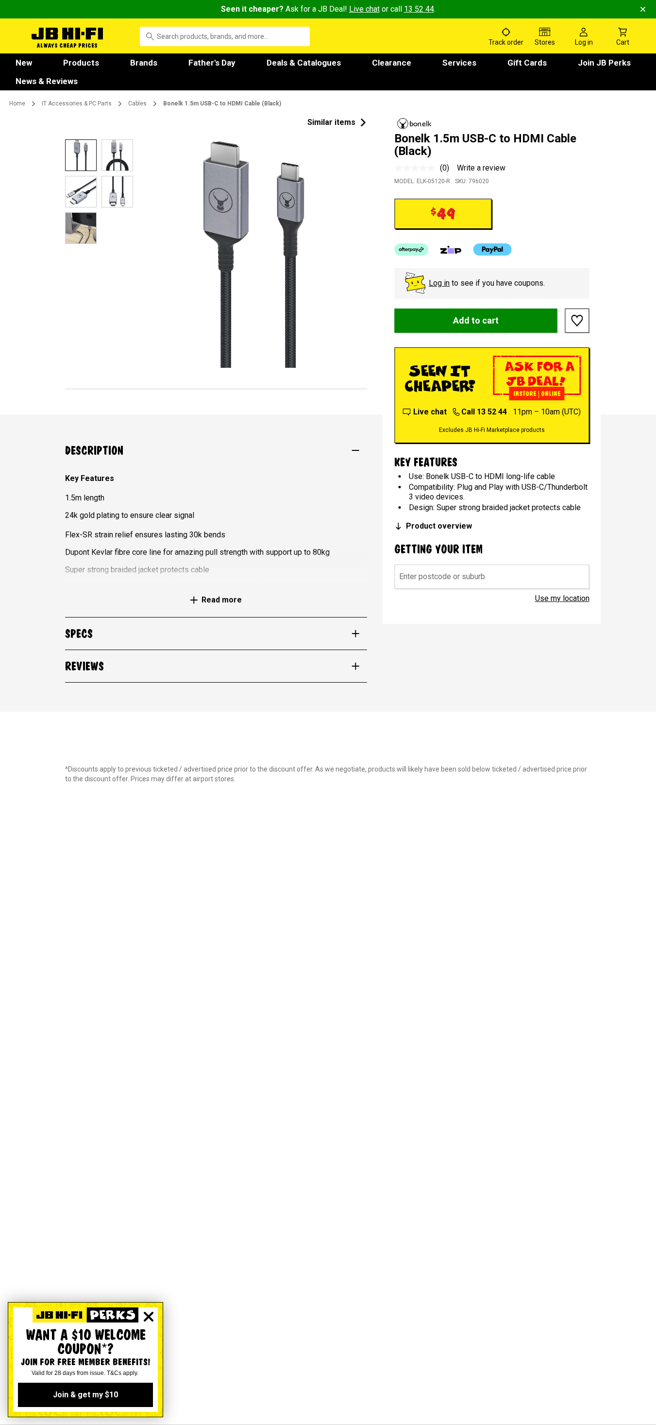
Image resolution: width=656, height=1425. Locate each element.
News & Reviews (47, 81)
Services (459, 63)
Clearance (391, 63)
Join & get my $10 (85, 1394)
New (24, 63)
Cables (137, 103)
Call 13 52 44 (484, 411)
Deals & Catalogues (304, 63)
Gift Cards (527, 63)
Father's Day (211, 63)
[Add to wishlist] (577, 321)
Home (17, 103)
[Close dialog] (148, 1316)
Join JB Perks (604, 63)
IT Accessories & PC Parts (77, 103)
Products (81, 63)
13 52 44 (419, 9)
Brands (143, 63)
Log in (439, 283)
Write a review (481, 167)
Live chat (364, 9)
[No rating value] (417, 168)
